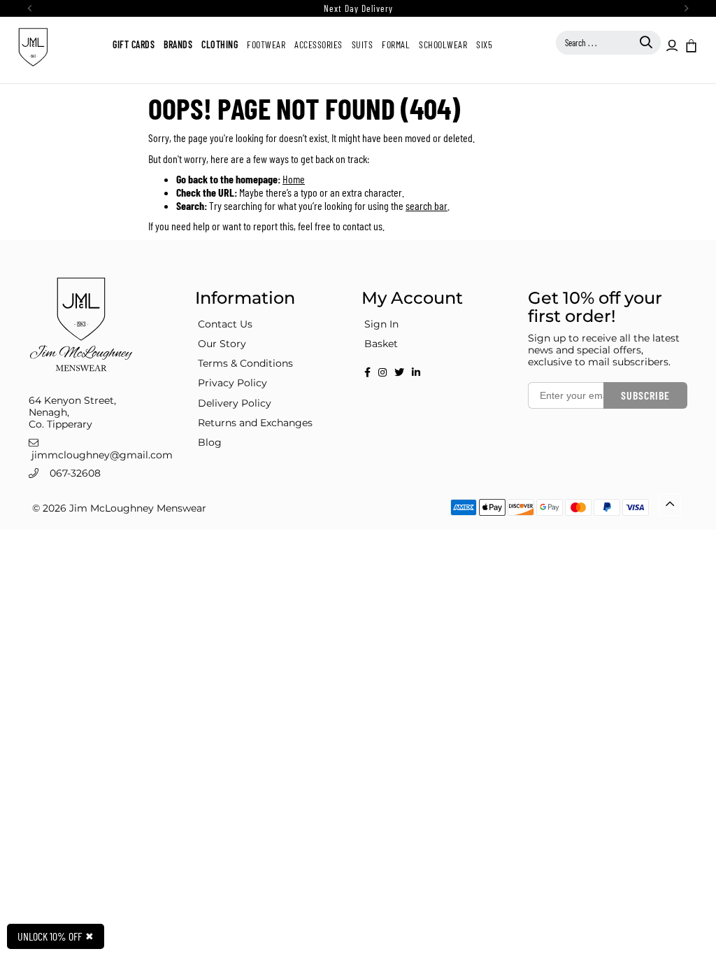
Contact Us (225, 324)
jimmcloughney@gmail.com (102, 455)
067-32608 (75, 473)
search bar (427, 205)
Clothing (219, 44)
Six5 (484, 44)
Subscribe (645, 395)
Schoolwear (443, 44)
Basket (381, 343)
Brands (178, 44)
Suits (362, 44)
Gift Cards (134, 44)
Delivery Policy (234, 403)
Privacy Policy (232, 383)
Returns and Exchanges (255, 422)
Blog (210, 442)
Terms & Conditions (245, 363)
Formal (396, 44)
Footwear (266, 44)
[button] (690, 45)
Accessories (318, 44)
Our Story (222, 343)
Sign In (381, 324)
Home (293, 178)
